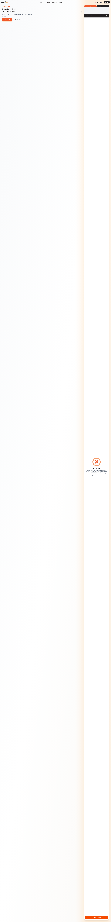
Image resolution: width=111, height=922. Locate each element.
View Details (5, 19)
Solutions (54, 2)
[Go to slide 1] (81, 11)
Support (60, 2)
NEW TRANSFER (97, 917)
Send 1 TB (103, 6)
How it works (16, 19)
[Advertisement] (47, 910)
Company (41, 2)
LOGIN (101, 2)
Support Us (91, 6)
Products (48, 2)
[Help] (107, 16)
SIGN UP (106, 2)
